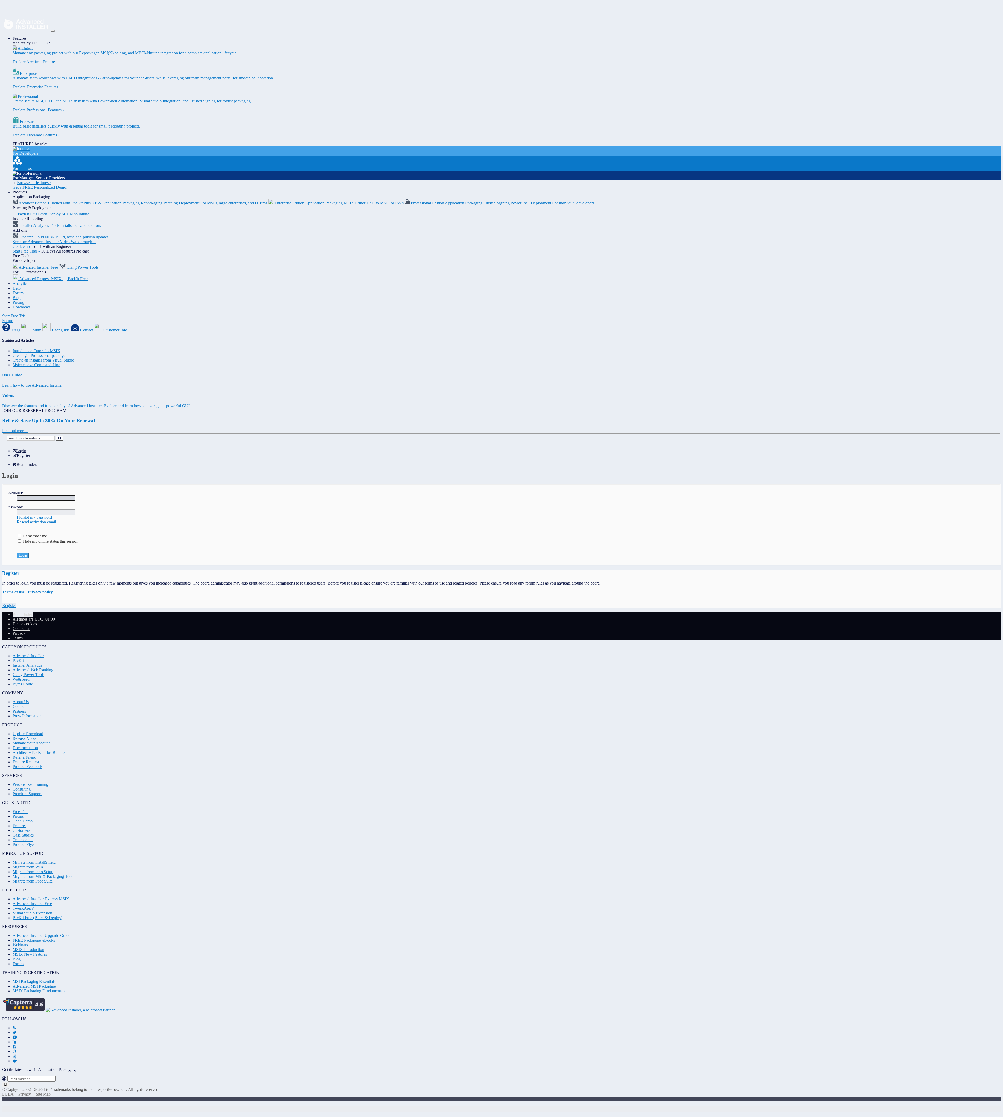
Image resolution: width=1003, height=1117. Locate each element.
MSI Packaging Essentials (34, 981)
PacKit (18, 660)
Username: (15, 492)
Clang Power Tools (28, 674)
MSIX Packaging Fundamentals (39, 991)
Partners (19, 711)
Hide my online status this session (50, 541)
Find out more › (15, 430)
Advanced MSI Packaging (34, 986)
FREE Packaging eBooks (34, 940)
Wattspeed (21, 679)
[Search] (59, 438)
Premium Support (27, 794)
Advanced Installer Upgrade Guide (41, 935)
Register (9, 605)
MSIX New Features (30, 954)
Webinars (20, 945)
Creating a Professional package (39, 355)
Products (20, 192)
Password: (14, 507)
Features (19, 38)
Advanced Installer (28, 656)
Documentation (25, 748)
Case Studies (23, 835)
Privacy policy (40, 592)
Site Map (43, 1094)
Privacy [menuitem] (19, 633)
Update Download (28, 733)
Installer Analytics (27, 665)
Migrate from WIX (28, 867)
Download (21, 307)
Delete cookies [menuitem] (25, 624)
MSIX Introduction (28, 949)
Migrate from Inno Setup (33, 871)
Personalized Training (30, 784)
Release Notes (24, 738)
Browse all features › (34, 182)
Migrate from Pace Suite (33, 881)
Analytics (20, 283)
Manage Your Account (31, 743)
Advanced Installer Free (32, 903)
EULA (7, 1094)
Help (17, 288)
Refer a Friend (24, 757)
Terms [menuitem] (18, 638)
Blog (17, 297)
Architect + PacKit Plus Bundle (39, 752)
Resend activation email (36, 522)
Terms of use (13, 592)
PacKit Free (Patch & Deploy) (37, 917)
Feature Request (26, 762)
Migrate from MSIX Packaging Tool (43, 876)
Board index (23, 614)
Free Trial (20, 811)
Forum (18, 293)
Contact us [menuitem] (21, 628)
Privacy (24, 1094)
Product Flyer (24, 844)
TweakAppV (23, 908)
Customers (21, 830)
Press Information (27, 716)
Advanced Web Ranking (33, 670)
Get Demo (21, 246)
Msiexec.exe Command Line (36, 365)
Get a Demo (23, 821)
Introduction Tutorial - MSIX (36, 350)
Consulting (22, 789)
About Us (21, 702)
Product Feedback (27, 766)
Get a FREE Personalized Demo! (40, 187)
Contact (19, 706)
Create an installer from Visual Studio (43, 360)
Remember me (34, 536)
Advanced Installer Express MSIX (41, 899)
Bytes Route (23, 684)
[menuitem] (19, 451)
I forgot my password (34, 517)
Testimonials (23, 840)
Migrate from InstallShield (34, 862)
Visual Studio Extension (32, 913)
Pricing (18, 302)
